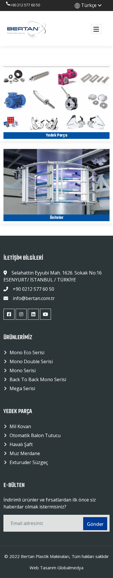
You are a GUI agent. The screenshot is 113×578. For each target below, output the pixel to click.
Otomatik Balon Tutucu (35, 435)
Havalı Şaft (21, 444)
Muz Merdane (25, 453)
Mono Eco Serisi (27, 352)
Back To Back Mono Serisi (38, 379)
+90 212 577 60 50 (25, 5)
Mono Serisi (23, 370)
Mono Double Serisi (31, 361)
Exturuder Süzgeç (29, 462)
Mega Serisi (22, 388)
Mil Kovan (20, 426)
